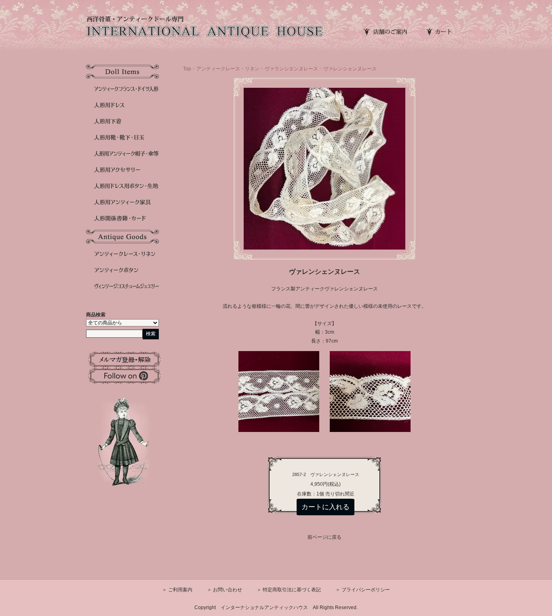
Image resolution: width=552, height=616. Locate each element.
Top (187, 69)
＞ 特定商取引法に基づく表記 (289, 590)
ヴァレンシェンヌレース (350, 69)
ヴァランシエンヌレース (291, 69)
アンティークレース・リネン (227, 69)
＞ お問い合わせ (224, 590)
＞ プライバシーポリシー (362, 590)
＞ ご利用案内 (177, 590)
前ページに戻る (324, 537)
